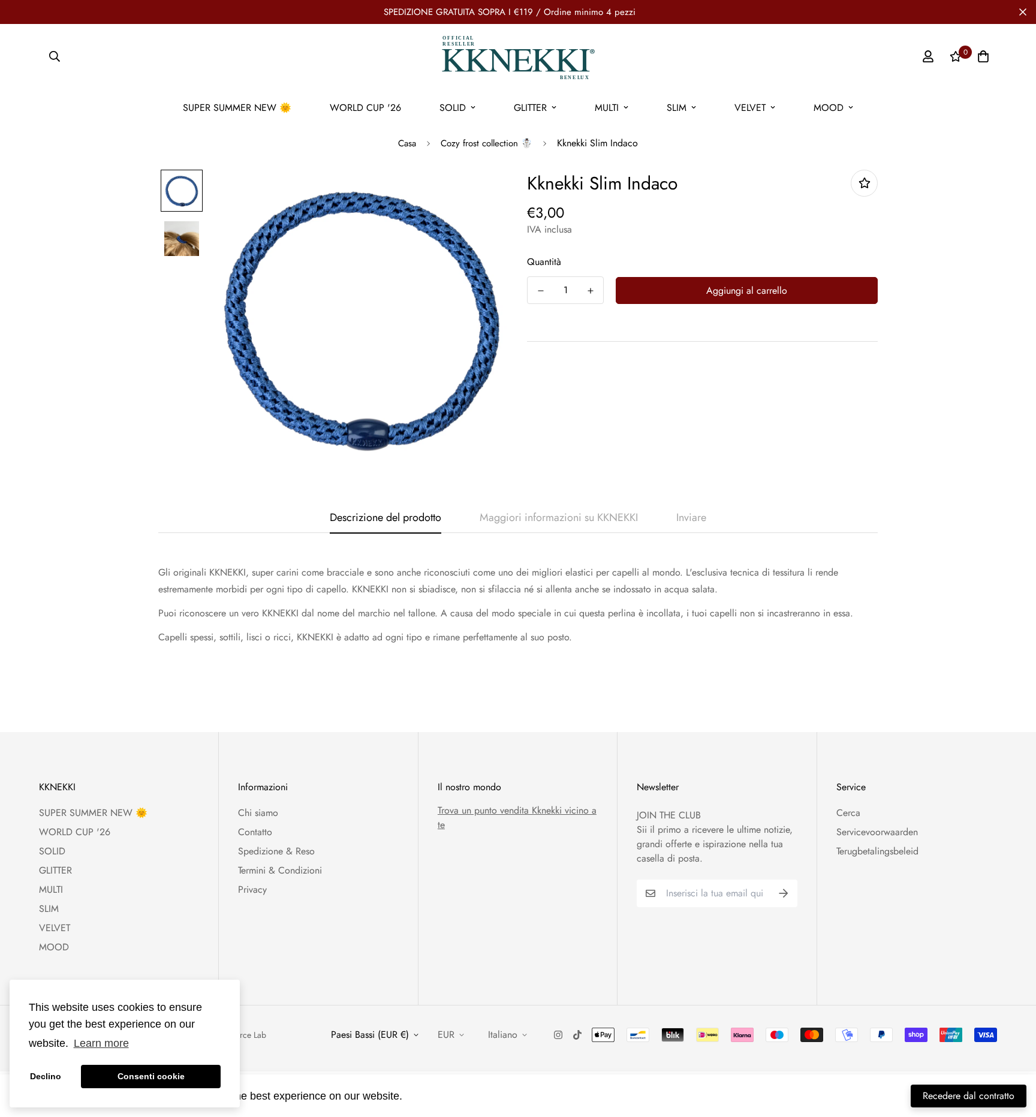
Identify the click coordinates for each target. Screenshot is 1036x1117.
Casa (407, 143)
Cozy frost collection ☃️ (486, 143)
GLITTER (530, 108)
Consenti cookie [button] (151, 1076)
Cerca (848, 813)
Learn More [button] (434, 1095)
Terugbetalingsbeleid (877, 851)
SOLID (452, 108)
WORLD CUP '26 (365, 108)
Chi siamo (258, 813)
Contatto (255, 832)
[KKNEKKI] (518, 56)
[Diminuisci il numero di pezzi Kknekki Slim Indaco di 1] (540, 291)
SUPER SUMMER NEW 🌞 (237, 108)
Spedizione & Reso (276, 851)
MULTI (607, 108)
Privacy (252, 889)
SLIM (676, 108)
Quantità (544, 262)
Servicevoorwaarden (877, 832)
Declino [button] (45, 1076)
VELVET (750, 108)
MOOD (829, 108)
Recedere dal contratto (968, 1096)
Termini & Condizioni (280, 870)
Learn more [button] (101, 1043)
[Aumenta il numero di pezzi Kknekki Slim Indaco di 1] (590, 291)
